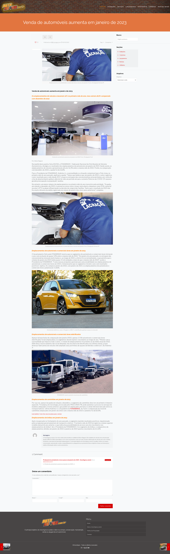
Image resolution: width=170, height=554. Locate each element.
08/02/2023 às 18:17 (48, 461)
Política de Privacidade (93, 530)
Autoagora (56, 42)
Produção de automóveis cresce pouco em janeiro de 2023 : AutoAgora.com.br (67, 460)
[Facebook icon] (81, 548)
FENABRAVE (75, 409)
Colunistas (122, 55)
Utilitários (122, 65)
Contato (89, 534)
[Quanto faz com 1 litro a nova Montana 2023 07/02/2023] (165, 546)
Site (87, 498)
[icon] (88, 548)
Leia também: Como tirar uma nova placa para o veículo (47, 414)
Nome (34, 498)
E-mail (61, 498)
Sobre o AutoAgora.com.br (94, 527)
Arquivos (119, 77)
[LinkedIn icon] (85, 548)
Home (88, 523)
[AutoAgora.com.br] (13, 6)
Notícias (121, 61)
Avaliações (122, 51)
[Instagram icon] (87, 548)
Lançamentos (123, 58)
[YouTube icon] (83, 548)
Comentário (35, 478)
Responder (107, 460)
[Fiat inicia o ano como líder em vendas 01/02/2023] (5, 546)
